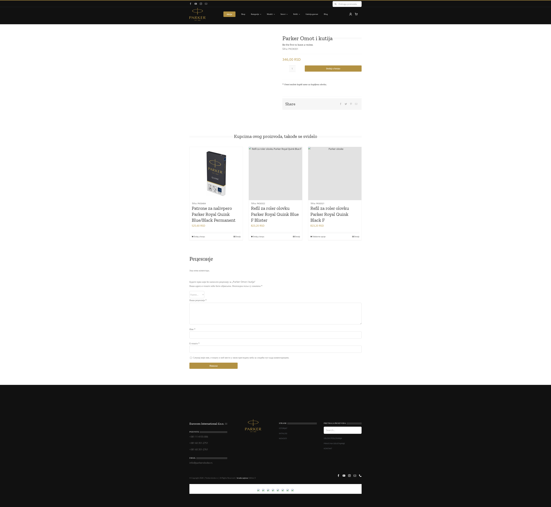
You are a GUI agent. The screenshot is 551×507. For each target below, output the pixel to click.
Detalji (238, 236)
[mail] (206, 4)
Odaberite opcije (319, 236)
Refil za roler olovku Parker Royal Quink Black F (329, 214)
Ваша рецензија (198, 300)
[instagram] (201, 4)
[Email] (356, 104)
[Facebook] (340, 104)
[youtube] (196, 4)
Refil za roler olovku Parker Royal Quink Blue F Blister (275, 214)
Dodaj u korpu (333, 68)
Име (192, 329)
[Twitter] (345, 104)
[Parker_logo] (197, 8)
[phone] (360, 475)
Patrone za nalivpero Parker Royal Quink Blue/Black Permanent (213, 214)
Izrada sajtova (242, 478)
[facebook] (190, 4)
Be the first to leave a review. (297, 44)
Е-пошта (194, 343)
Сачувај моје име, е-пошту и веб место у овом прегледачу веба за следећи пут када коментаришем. (241, 357)
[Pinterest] (351, 104)
